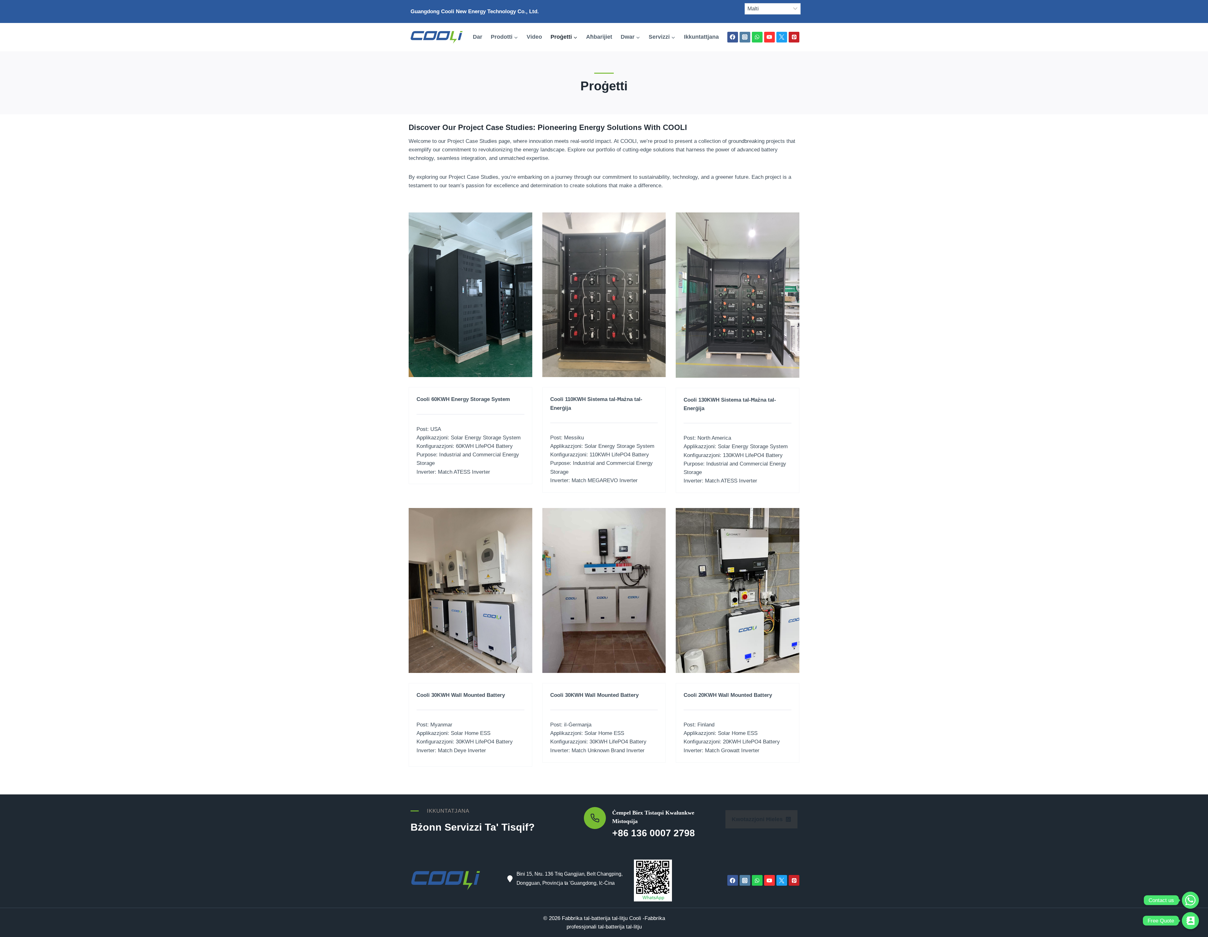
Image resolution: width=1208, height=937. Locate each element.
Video (534, 37)
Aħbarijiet (599, 37)
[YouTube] (769, 37)
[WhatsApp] (757, 37)
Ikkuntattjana (701, 37)
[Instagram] (745, 37)
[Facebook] (732, 37)
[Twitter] (781, 37)
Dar (477, 37)
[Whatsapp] (1190, 900)
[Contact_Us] (1190, 920)
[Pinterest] (794, 37)
